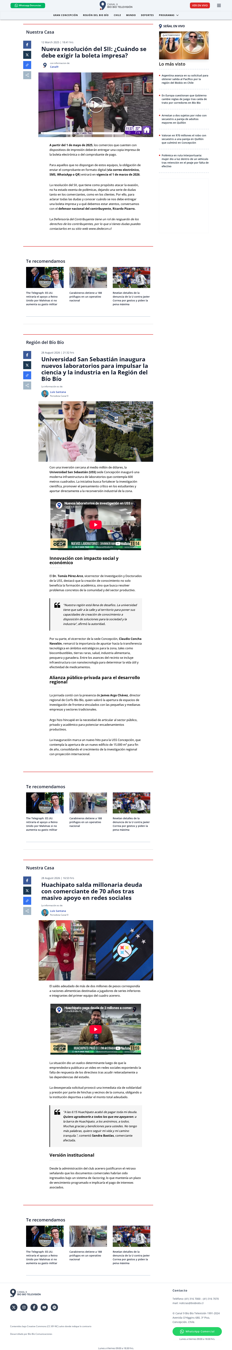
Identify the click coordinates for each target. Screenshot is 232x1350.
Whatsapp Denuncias (30, 5)
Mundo (131, 15)
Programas (167, 15)
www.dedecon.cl (100, 229)
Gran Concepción (65, 15)
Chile (117, 15)
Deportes (147, 15)
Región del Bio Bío (96, 15)
